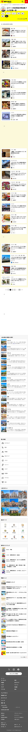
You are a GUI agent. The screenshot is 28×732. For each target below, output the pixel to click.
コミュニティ (4, 705)
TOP (2, 4)
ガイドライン (16, 715)
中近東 (6, 473)
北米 (6, 447)
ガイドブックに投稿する (18, 717)
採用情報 (2, 719)
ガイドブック (4, 698)
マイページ (18, 707)
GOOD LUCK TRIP (5, 709)
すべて (3, 13)
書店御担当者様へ (4, 717)
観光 (3, 16)
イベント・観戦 (5, 532)
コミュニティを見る (14, 673)
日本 (6, 482)
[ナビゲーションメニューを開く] (26, 1)
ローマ (14, 343)
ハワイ (6, 460)
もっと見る (23, 657)
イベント (8, 13)
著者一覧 (3, 703)
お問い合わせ (16, 719)
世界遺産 (14, 532)
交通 (18, 13)
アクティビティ (5, 538)
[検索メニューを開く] (22, 2)
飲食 (6, 16)
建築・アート (14, 526)
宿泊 (22, 13)
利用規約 (2, 715)
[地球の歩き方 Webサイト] (6, 1)
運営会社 (2, 713)
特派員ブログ (6, 4)
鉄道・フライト (14, 538)
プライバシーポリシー (18, 713)
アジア (6, 469)
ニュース (3, 700)
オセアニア (7, 456)
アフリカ (6, 477)
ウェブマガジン (4, 693)
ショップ (13, 13)
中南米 (6, 451)
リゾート (6, 464)
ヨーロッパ (7, 443)
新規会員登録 (4, 707)
